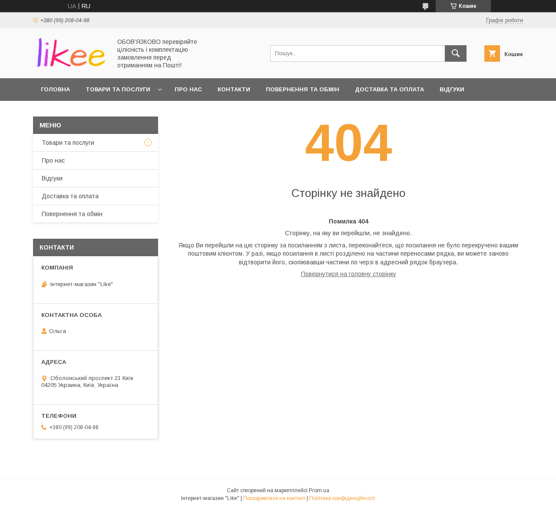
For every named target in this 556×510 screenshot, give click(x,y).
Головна (55, 89)
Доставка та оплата (389, 89)
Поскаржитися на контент (274, 498)
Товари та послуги (118, 89)
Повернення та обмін (302, 89)
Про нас (188, 89)
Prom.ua (319, 490)
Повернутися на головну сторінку (348, 273)
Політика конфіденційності (342, 498)
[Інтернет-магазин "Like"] (70, 66)
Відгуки (452, 89)
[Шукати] (456, 53)
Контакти (234, 89)
